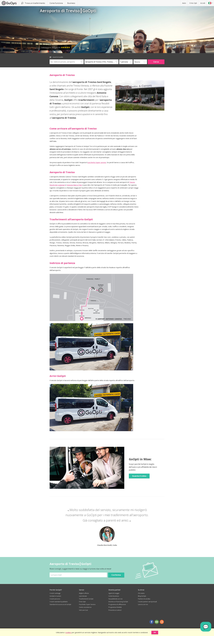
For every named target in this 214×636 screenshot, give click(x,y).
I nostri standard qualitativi (59, 602)
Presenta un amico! (114, 610)
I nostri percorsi (55, 599)
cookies (68, 632)
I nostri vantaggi (55, 593)
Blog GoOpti (142, 596)
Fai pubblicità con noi (115, 599)
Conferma (116, 575)
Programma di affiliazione (117, 604)
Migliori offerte (84, 593)
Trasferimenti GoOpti (86, 599)
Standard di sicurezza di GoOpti (60, 604)
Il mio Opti (193, 3)
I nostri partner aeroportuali (147, 602)
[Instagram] (162, 622)
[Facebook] (151, 622)
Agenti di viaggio (113, 593)
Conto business (113, 596)
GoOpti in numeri (55, 596)
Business (71, 3)
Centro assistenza (85, 607)
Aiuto (184, 3)
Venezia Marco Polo (74, 185)
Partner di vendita (144, 599)
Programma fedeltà (115, 607)
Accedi (202, 3)
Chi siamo (141, 593)
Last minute (83, 596)
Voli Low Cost (83, 610)
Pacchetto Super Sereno (87, 604)
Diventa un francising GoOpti (118, 602)
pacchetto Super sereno (97, 162)
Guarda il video (139, 476)
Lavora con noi (143, 604)
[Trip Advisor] (157, 622)
